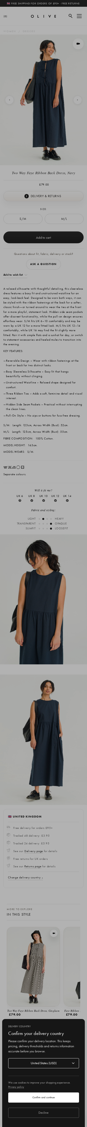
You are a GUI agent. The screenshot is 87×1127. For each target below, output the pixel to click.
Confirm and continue (43, 1097)
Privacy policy (16, 1087)
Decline (43, 1112)
